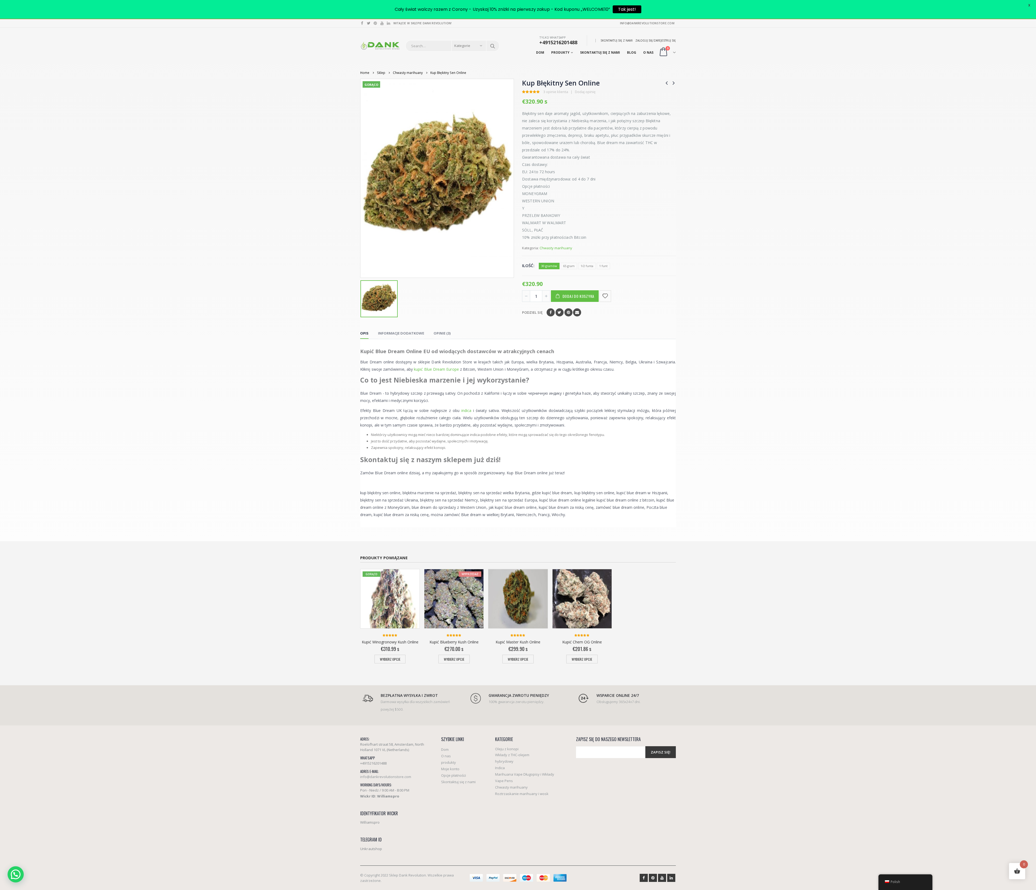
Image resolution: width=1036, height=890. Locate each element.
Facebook (551, 312)
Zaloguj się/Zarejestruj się (655, 40)
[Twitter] (369, 23)
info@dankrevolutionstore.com (385, 776)
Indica (500, 767)
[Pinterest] (375, 23)
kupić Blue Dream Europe (436, 369)
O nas (648, 52)
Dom (540, 52)
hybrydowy (504, 761)
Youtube (662, 878)
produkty (560, 52)
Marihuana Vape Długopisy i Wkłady (524, 774)
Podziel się (532, 312)
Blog (631, 52)
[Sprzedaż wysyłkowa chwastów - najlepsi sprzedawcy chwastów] (380, 46)
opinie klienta (555, 91)
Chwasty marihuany (556, 247)
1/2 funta (587, 266)
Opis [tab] (364, 333)
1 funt (603, 266)
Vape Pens (504, 780)
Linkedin (671, 878)
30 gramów (549, 266)
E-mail (577, 312)
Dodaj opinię (585, 91)
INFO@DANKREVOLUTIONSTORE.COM (647, 23)
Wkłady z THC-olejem (512, 754)
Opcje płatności (453, 775)
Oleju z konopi (507, 748)
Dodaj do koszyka (578, 296)
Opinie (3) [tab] (442, 333)
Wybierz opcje (390, 659)
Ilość (527, 265)
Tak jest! (627, 9)
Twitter (560, 312)
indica (466, 410)
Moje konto (450, 768)
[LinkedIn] (388, 23)
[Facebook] (362, 23)
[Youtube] (382, 23)
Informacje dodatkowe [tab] (401, 333)
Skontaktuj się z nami (617, 40)
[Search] (492, 45)
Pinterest (568, 312)
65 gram (569, 266)
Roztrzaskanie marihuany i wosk (521, 793)
